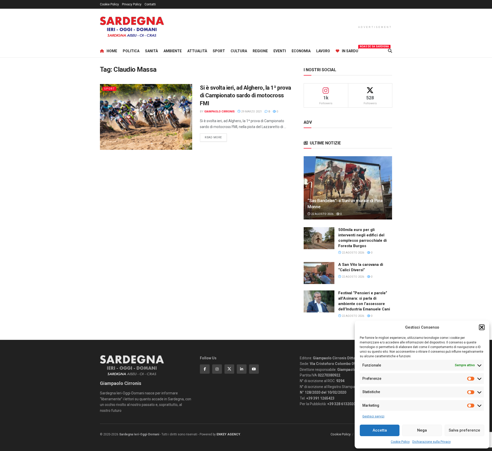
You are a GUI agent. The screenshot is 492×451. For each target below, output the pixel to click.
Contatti (150, 4)
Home (112, 51)
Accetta (380, 430)
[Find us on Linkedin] (242, 369)
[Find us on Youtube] (254, 369)
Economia (301, 51)
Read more (216, 137)
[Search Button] (390, 51)
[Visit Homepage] (132, 27)
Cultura (239, 51)
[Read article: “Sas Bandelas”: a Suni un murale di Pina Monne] (348, 187)
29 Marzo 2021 (251, 111)
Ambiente (172, 51)
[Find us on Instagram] (217, 369)
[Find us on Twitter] (229, 369)
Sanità (151, 51)
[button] (481, 327)
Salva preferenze (464, 430)
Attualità (197, 51)
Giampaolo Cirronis (219, 111)
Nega (422, 430)
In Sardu (350, 50)
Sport (219, 51)
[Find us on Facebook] (205, 369)
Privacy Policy (131, 4)
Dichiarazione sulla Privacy (431, 442)
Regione (260, 51)
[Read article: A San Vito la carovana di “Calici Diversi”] (319, 273)
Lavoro (323, 51)
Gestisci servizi (373, 416)
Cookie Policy (400, 442)
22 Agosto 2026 (321, 214)
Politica (131, 51)
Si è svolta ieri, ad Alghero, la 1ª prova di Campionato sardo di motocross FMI (245, 96)
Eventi (279, 51)
